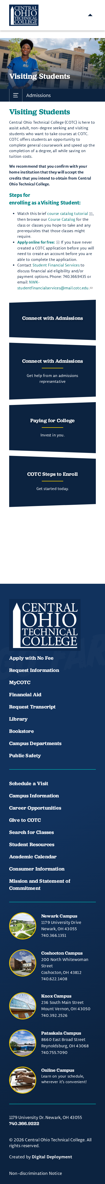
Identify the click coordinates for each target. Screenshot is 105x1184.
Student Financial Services (56, 265)
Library (18, 719)
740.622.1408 (54, 978)
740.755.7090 (54, 1052)
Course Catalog (61, 219)
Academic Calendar (33, 857)
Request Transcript (32, 707)
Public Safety (25, 755)
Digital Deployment (52, 1157)
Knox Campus (56, 996)
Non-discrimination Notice (35, 1173)
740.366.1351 (53, 935)
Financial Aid (25, 694)
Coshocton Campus (62, 953)
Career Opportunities (35, 808)
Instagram (50, 635)
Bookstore (21, 731)
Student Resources (31, 844)
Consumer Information (36, 869)
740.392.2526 (54, 1015)
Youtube (33, 635)
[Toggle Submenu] (15, 95)
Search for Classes (31, 832)
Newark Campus (59, 916)
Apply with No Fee (31, 658)
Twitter (67, 635)
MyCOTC (19, 682)
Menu (90, 15)
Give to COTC (25, 820)
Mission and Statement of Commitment (39, 884)
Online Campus (57, 1070)
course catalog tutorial (67, 213)
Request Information (34, 670)
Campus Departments (35, 743)
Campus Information (34, 796)
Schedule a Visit (28, 783)
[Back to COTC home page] (45, 625)
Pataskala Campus (61, 1033)
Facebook (15, 635)
